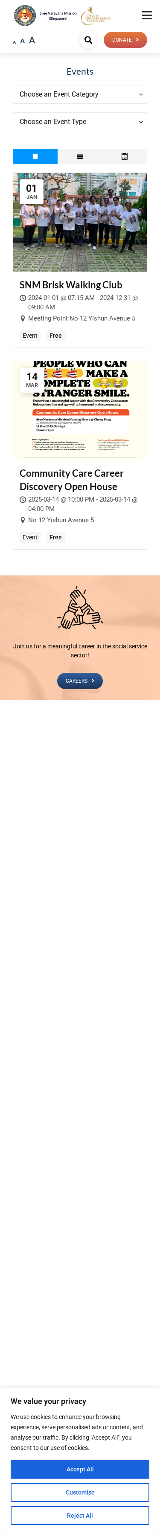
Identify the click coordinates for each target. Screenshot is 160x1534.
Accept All (80, 1469)
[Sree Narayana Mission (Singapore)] (96, 15)
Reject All (80, 1515)
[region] (80, 1460)
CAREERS (76, 681)
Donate (122, 40)
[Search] (88, 39)
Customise (80, 1492)
